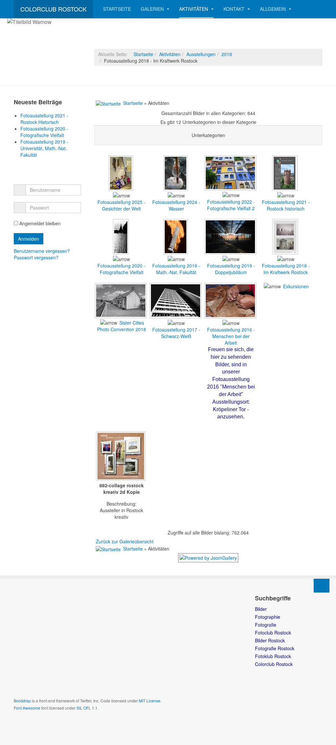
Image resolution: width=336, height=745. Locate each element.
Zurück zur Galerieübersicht (125, 541)
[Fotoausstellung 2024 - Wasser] (176, 189)
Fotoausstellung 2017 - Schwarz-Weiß (176, 332)
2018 (226, 54)
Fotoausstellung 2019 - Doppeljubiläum (231, 268)
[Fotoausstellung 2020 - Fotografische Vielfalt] (121, 252)
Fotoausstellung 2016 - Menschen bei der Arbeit (231, 336)
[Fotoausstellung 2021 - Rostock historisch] (285, 189)
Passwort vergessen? (36, 257)
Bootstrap (22, 700)
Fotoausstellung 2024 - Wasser (176, 205)
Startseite (117, 9)
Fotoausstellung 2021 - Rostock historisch (286, 205)
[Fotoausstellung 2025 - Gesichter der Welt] (121, 189)
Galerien (153, 9)
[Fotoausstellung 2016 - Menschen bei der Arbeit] (231, 316)
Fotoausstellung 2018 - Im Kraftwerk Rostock (286, 268)
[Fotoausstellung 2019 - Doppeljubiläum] (231, 252)
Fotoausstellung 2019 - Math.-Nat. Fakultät (176, 268)
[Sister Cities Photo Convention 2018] (121, 316)
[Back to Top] (321, 586)
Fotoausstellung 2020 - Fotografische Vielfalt (121, 268)
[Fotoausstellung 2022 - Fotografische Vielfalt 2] (231, 188)
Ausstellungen (201, 54)
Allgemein (273, 9)
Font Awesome (27, 708)
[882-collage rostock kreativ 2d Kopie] (121, 457)
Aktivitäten (194, 9)
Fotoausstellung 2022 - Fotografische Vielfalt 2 (231, 204)
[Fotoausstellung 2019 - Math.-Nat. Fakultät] (176, 252)
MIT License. (150, 700)
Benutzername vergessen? (42, 251)
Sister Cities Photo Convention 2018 (121, 325)
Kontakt (234, 9)
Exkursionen (296, 286)
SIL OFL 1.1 (86, 708)
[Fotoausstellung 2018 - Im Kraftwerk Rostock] (285, 252)
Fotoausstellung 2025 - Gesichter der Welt (121, 205)
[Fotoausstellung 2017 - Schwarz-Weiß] (176, 316)
